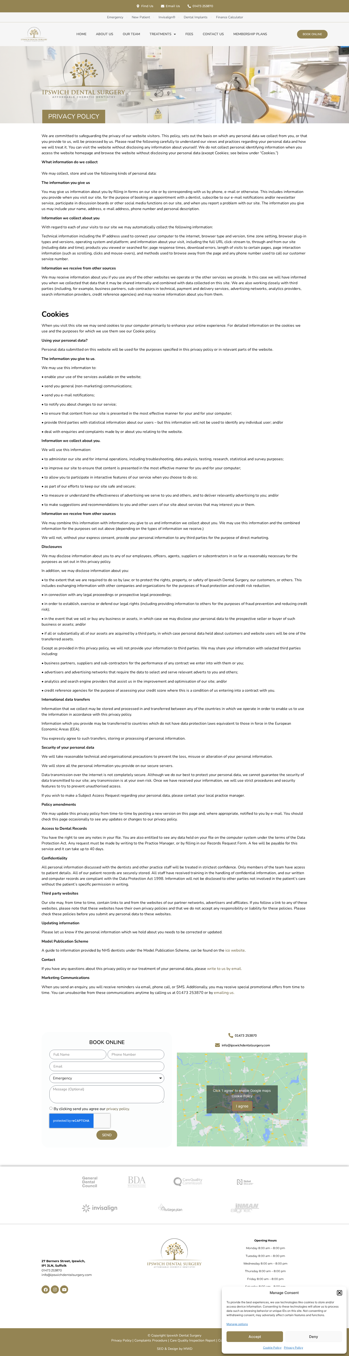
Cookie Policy (272, 1347)
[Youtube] (64, 1289)
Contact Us (213, 34)
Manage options (237, 1324)
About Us (104, 34)
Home (81, 34)
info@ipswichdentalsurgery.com (67, 1275)
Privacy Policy (293, 1347)
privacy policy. (118, 1109)
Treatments (160, 34)
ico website (235, 950)
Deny (313, 1336)
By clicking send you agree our (92, 1109)
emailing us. (224, 992)
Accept (255, 1336)
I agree (242, 1106)
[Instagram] (55, 1289)
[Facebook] (46, 1289)
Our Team (131, 34)
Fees (189, 34)
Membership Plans (250, 34)
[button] (339, 1292)
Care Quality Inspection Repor (192, 1340)
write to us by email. (224, 968)
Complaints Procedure (150, 1340)
